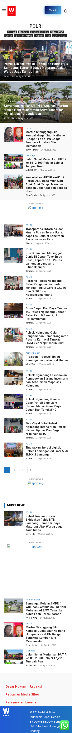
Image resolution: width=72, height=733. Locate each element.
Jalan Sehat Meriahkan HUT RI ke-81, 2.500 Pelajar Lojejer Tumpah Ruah (46, 162)
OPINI (8, 35)
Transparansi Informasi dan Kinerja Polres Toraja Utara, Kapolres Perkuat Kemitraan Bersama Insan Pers (45, 234)
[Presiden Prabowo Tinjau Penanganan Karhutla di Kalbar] (13, 359)
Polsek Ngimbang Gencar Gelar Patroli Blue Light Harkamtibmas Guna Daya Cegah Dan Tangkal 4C (43, 404)
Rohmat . (30, 271)
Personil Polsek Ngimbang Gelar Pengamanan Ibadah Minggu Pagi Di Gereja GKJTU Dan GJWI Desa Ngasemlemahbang (46, 287)
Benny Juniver (32, 149)
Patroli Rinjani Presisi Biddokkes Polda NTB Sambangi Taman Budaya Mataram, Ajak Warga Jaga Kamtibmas (44, 523)
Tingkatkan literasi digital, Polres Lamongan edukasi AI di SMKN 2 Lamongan (47, 451)
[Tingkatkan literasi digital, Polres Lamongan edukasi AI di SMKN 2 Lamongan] (13, 450)
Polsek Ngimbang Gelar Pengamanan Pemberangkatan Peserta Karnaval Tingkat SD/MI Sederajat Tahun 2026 (47, 338)
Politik (39, 35)
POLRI (7, 59)
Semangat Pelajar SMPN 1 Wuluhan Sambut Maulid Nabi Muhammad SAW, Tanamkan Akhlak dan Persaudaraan (46, 609)
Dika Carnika (31, 195)
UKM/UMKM (59, 35)
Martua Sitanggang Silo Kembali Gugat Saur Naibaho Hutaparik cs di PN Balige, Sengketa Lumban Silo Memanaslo (45, 139)
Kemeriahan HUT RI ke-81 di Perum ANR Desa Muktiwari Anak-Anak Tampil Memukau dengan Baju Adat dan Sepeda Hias (46, 184)
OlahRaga (57, 32)
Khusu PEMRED (39, 32)
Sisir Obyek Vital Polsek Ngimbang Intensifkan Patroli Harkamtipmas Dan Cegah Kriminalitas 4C (46, 429)
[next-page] (30, 470)
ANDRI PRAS (31, 170)
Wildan (29, 243)
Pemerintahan (23, 35)
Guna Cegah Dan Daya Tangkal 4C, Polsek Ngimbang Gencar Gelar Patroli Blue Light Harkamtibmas (47, 314)
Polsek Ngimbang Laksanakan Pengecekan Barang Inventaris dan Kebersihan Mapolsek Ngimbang (47, 380)
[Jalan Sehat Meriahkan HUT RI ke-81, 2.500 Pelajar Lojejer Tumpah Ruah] (13, 161)
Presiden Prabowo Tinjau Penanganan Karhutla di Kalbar (47, 358)
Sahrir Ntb (30, 534)
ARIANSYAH (31, 364)
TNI (48, 35)
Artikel (12, 32)
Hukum (23, 32)
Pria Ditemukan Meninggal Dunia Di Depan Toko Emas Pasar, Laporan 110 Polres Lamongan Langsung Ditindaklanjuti (44, 260)
